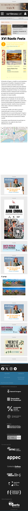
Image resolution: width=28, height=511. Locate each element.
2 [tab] (9, 77)
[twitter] (6, 369)
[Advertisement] (14, 158)
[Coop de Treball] (14, 418)
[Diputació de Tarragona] (14, 392)
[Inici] (14, 14)
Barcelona (21, 27)
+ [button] (2, 128)
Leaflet (12, 141)
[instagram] (11, 369)
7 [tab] (19, 77)
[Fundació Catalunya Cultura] (14, 493)
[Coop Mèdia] (14, 475)
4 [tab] (13, 77)
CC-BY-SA (25, 141)
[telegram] (15, 369)
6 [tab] (17, 77)
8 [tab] (20, 77)
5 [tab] (15, 77)
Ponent (7, 21)
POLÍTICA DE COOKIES (7, 383)
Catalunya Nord (21, 21)
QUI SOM (7, 373)
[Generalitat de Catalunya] (14, 400)
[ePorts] (14, 504)
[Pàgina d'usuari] (25, 14)
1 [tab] (7, 77)
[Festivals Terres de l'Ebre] (14, 484)
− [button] (2, 130)
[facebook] (2, 369)
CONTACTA (21, 373)
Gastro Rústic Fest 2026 (12, 46)
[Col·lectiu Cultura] (14, 467)
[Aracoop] (14, 409)
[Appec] (14, 458)
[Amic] (14, 450)
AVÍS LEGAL (7, 377)
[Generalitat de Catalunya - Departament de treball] (14, 428)
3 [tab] (11, 77)
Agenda (21, 18)
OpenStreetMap (16, 141)
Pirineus (7, 27)
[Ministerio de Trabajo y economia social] (14, 438)
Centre (21, 24)
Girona (7, 24)
